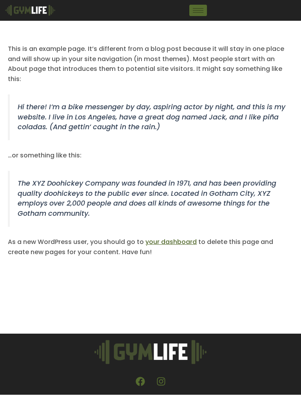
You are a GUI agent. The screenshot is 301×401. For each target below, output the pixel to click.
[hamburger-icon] (198, 10)
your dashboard (171, 241)
